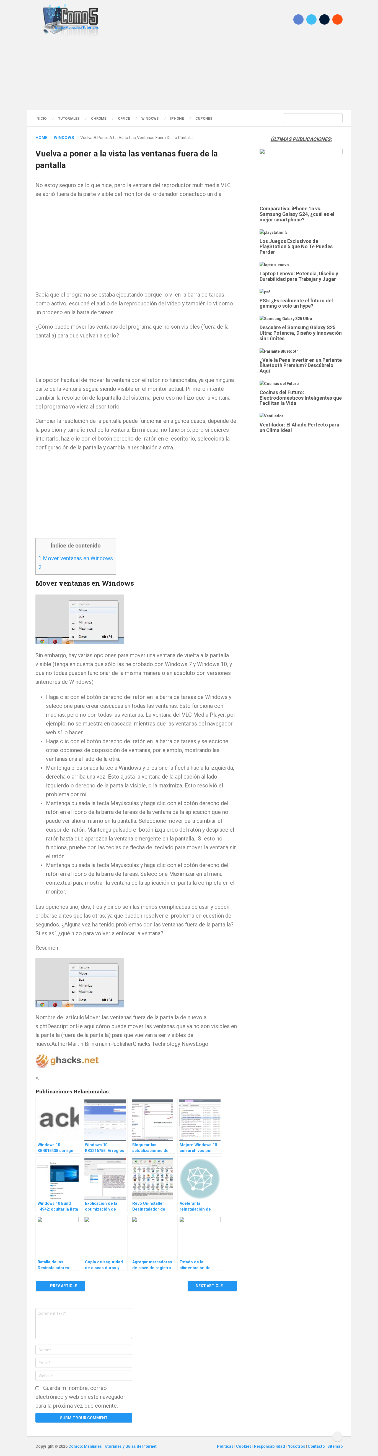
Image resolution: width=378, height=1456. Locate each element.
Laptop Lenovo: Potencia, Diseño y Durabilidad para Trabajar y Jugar (299, 276)
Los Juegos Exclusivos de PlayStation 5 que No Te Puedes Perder (296, 246)
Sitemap (335, 1446)
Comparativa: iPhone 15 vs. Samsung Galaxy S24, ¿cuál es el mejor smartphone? (297, 214)
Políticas (225, 1446)
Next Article (210, 1286)
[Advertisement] (189, 73)
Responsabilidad (270, 1446)
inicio (40, 118)
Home (41, 137)
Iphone (177, 118)
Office (124, 118)
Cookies (244, 1446)
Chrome (98, 118)
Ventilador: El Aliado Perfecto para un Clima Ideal (299, 427)
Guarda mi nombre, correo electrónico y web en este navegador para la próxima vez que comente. (80, 1397)
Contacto (317, 1446)
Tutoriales (68, 118)
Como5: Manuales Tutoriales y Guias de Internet (112, 1446)
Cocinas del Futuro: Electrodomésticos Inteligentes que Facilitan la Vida (301, 397)
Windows (150, 118)
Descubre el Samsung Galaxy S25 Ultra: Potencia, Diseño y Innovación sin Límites (301, 332)
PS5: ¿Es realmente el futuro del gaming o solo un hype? (296, 303)
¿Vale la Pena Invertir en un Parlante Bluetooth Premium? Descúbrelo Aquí (301, 365)
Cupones (203, 118)
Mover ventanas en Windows (75, 558)
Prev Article (63, 1286)
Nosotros (297, 1446)
